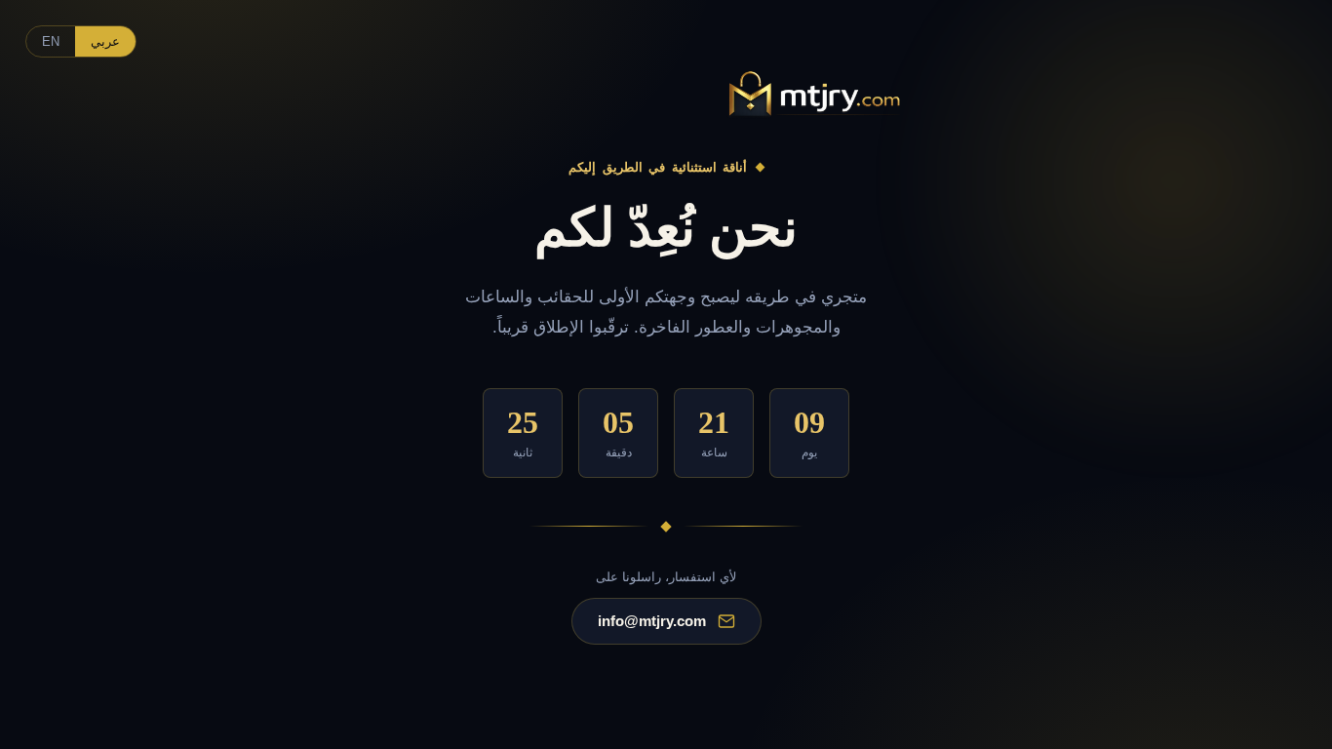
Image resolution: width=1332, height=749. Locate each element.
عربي (105, 41)
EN (50, 41)
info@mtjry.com (652, 620)
